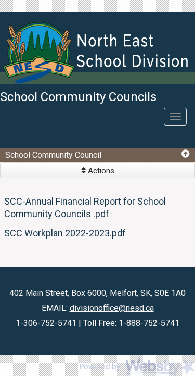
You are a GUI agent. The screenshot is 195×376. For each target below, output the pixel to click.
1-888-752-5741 (149, 323)
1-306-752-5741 (46, 323)
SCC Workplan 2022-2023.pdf (65, 233)
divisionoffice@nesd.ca (112, 308)
